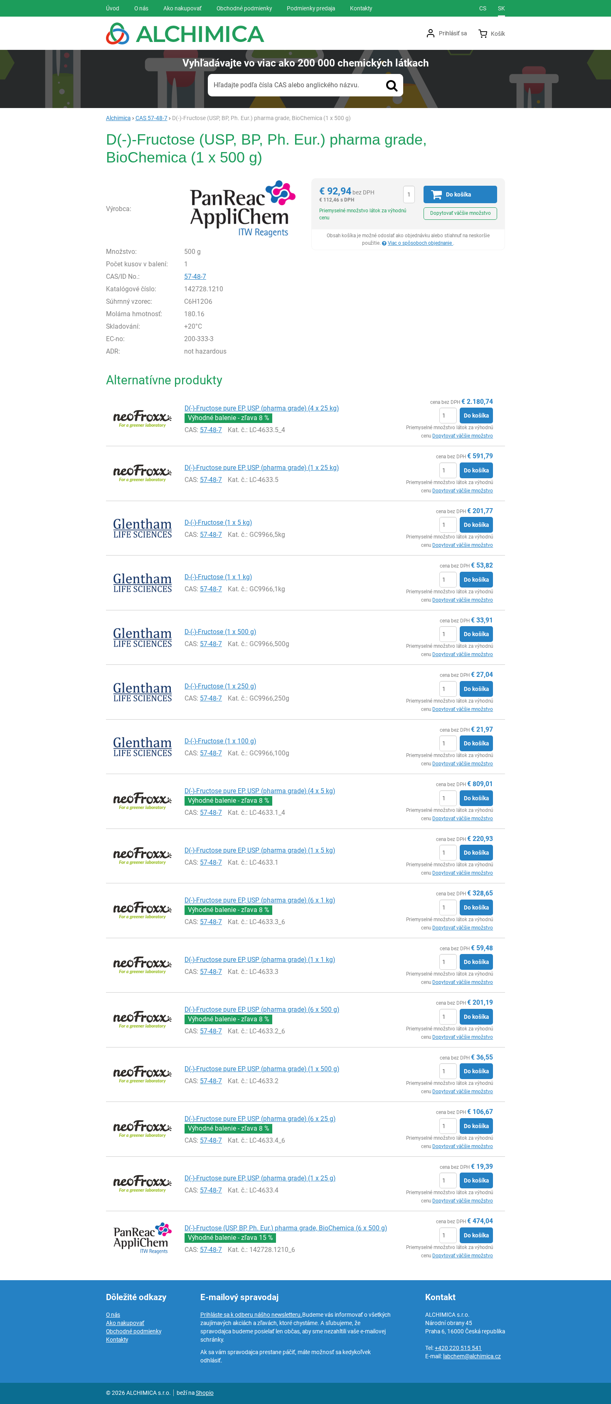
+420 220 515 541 (458, 1348)
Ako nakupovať (125, 1323)
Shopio (205, 1392)
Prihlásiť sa (453, 33)
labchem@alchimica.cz (472, 1356)
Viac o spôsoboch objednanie (420, 243)
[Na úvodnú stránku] (185, 33)
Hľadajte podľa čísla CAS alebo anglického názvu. (286, 85)
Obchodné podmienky (133, 1331)
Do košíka (476, 415)
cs (482, 8)
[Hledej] (392, 85)
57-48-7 (195, 276)
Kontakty (117, 1339)
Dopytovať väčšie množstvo (460, 213)
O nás (113, 1314)
